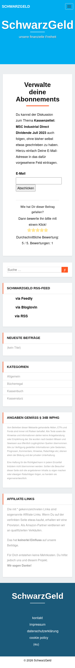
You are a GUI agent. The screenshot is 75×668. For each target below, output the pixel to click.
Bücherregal (15, 384)
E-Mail (20, 173)
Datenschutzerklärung (42, 630)
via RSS (21, 315)
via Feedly (24, 298)
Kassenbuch (15, 391)
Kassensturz (15, 398)
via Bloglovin (26, 307)
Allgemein (13, 376)
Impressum (37, 624)
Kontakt (37, 617)
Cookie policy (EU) (38, 640)
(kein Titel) (14, 347)
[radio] (29, 230)
